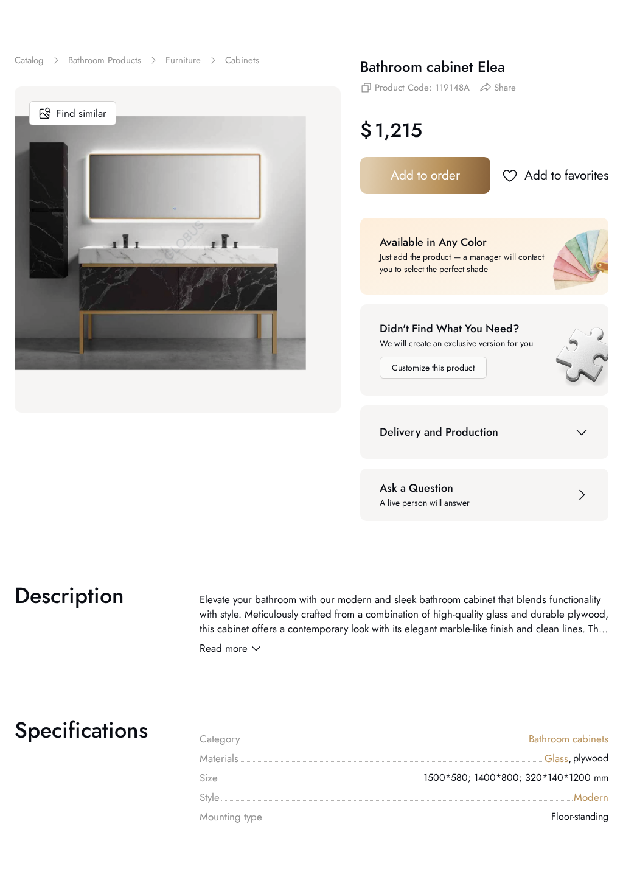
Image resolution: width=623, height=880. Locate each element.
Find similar (81, 113)
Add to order (425, 175)
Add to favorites (566, 175)
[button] (484, 432)
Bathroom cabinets (568, 739)
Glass (558, 758)
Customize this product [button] (433, 367)
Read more (224, 648)
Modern (591, 797)
